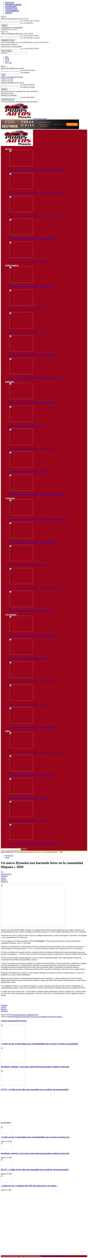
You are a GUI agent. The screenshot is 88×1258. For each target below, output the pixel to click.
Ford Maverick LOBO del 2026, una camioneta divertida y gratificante (33, 355)
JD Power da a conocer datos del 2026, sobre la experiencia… (30, 611)
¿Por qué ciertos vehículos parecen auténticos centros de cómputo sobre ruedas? (38, 519)
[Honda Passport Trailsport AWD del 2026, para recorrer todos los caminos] (21, 373)
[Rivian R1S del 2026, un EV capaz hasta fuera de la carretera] (21, 328)
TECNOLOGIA (11, 9)
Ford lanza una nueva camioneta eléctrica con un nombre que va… (32, 448)
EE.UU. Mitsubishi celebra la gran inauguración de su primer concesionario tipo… (37, 494)
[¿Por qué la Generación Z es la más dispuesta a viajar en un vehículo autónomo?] (21, 560)
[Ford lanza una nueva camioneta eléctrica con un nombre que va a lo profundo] (21, 444)
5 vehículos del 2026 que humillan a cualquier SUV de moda (30, 704)
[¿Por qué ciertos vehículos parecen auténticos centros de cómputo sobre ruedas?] (21, 515)
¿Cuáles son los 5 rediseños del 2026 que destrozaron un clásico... (29, 1186)
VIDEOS (8, 13)
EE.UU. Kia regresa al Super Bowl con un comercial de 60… (29, 798)
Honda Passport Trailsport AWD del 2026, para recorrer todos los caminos (35, 378)
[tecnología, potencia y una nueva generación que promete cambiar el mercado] (21, 188)
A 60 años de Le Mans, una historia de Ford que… (26, 426)
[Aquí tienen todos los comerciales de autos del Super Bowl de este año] (21, 770)
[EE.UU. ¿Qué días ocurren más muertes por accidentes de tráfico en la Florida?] (21, 677)
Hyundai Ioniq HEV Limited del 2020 (25, 1015)
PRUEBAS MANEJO (13, 5)
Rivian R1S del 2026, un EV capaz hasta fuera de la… (27, 332)
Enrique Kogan (6, 874)
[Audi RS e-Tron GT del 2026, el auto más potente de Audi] (21, 305)
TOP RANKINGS (12, 11)
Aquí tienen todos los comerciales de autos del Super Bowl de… (31, 775)
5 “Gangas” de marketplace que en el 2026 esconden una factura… (32, 727)
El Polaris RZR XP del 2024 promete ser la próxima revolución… (31, 820)
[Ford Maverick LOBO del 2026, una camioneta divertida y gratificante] (21, 351)
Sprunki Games (60, 1256)
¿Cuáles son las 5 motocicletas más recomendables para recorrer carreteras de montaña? (39, 1044)
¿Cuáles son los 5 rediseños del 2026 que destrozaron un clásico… (32, 238)
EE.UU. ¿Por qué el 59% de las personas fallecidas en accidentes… (32, 403)
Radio (7, 59)
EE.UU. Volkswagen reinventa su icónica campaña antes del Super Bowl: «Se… (36, 752)
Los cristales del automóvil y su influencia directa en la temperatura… (33, 542)
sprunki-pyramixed (47, 1256)
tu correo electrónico (30, 36)
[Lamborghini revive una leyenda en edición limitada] (21, 467)
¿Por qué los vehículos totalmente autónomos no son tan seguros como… (35, 588)
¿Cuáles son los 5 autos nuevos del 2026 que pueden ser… (29, 261)
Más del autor (21, 1021)
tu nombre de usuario (30, 21)
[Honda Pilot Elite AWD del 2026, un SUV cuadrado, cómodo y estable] (21, 282)
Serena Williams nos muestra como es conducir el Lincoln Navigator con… (35, 843)
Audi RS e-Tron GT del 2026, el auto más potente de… (28, 309)
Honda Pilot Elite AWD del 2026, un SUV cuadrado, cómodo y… (31, 286)
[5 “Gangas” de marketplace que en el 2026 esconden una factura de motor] (21, 723)
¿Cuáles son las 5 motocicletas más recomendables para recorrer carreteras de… (37, 170)
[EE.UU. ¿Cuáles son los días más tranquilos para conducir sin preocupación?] (21, 211)
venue (7, 857)
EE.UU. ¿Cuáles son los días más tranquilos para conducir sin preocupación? (36, 216)
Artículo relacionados (8, 1021)
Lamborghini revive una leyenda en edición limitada (27, 471)
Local (7, 61)
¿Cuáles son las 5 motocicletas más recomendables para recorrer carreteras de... (35, 1137)
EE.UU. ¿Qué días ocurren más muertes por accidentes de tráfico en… (33, 681)
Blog (6, 57)
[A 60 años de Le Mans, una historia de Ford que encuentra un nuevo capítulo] (21, 421)
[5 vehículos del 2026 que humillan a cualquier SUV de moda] (21, 700)
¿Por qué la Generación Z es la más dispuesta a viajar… (28, 565)
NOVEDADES (11, 7)
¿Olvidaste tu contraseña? (12, 27)
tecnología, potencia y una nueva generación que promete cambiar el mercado (37, 193)
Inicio (3, 852)
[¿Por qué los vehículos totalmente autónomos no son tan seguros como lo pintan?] (21, 583)
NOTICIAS (9, 3)
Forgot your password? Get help (12, 77)
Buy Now (8, 63)
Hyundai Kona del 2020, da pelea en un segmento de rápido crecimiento (38, 1017)
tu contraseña (27, 23)
